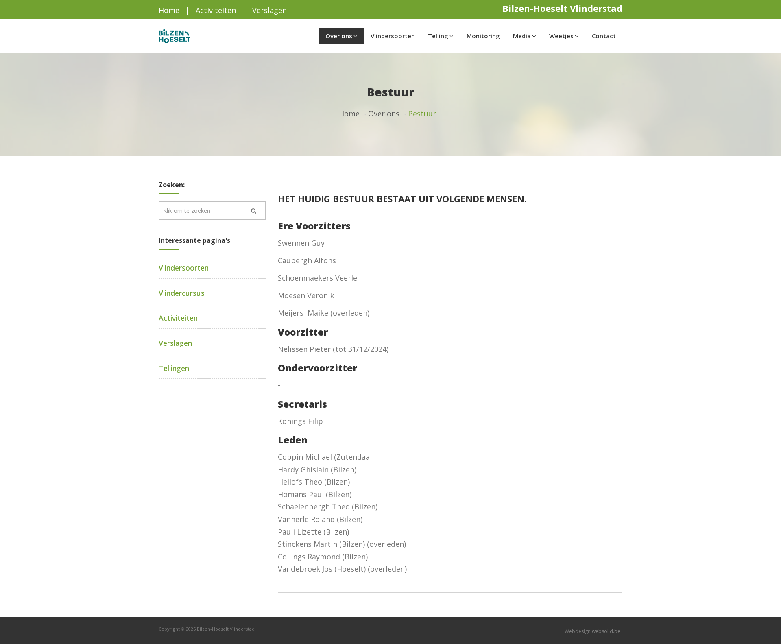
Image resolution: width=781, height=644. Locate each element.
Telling (438, 36)
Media (522, 36)
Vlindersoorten (393, 36)
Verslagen (269, 10)
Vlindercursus (182, 293)
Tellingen (174, 368)
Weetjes (561, 36)
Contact (604, 36)
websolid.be (606, 631)
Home (169, 10)
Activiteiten (216, 10)
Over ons (338, 36)
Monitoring (483, 36)
